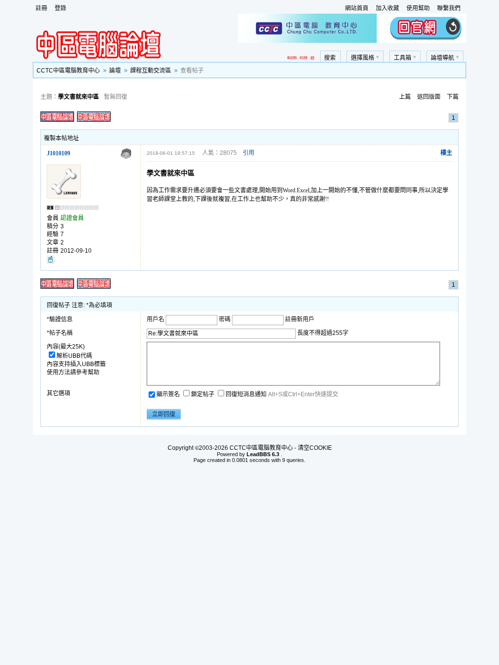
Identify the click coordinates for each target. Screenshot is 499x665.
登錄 (60, 8)
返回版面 (429, 96)
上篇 (405, 96)
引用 (248, 152)
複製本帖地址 (61, 138)
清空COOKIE (315, 447)
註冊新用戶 (299, 319)
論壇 (115, 70)
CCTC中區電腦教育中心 (68, 70)
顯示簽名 (168, 394)
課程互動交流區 (150, 70)
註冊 (41, 8)
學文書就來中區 (78, 96)
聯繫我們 (449, 8)
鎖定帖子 (203, 394)
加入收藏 (387, 8)
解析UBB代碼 (74, 355)
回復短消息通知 (247, 394)
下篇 (453, 96)
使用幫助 (418, 8)
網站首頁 (356, 8)
